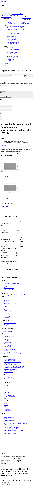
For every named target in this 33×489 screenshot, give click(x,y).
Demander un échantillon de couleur (16, 45)
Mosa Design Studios (12, 56)
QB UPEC (10, 40)
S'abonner (18, 460)
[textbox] (8, 67)
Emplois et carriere (11, 53)
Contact (9, 60)
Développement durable (13, 49)
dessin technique (6, 206)
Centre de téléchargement (13, 33)
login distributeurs (5, 63)
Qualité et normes (11, 50)
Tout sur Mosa (10, 48)
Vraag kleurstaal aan (6, 484)
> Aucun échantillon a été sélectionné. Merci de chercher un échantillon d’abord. (12, 15)
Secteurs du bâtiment (12, 28)
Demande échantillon (6, 14)
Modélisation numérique (13, 42)
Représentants (10, 58)
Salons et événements (12, 29)
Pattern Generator (11, 36)
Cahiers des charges (12, 38)
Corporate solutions (12, 52)
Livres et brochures (12, 39)
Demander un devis (12, 43)
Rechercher (27, 76)
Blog (8, 30)
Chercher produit (26, 18)
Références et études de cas (14, 26)
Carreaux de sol (26, 19)
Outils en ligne (10, 35)
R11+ (5, 92)
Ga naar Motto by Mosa (7, 477)
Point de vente (10, 59)
